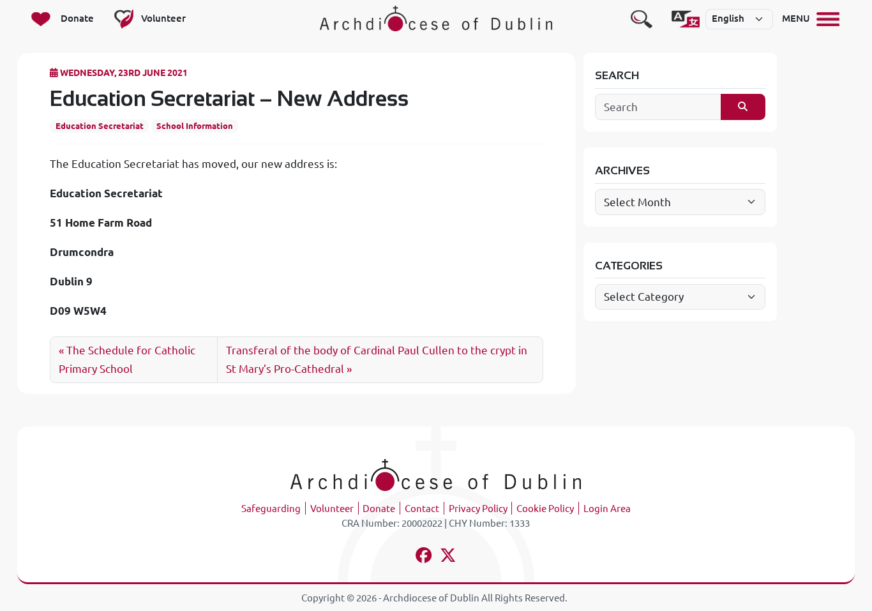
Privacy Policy (478, 508)
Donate (379, 508)
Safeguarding (271, 508)
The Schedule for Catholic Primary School (127, 359)
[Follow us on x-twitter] (448, 557)
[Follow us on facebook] (423, 557)
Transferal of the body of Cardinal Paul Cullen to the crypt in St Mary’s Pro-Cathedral (376, 359)
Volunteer (332, 508)
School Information (194, 125)
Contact (422, 508)
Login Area (607, 508)
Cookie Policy (545, 508)
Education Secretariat (100, 125)
